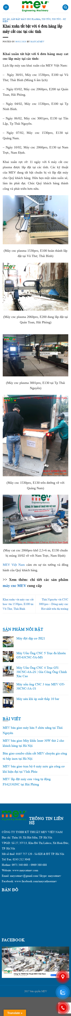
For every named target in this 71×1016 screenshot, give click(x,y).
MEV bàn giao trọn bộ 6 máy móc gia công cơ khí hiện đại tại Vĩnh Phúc (34, 768)
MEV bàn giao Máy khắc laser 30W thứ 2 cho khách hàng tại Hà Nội (33, 743)
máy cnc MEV (14, 586)
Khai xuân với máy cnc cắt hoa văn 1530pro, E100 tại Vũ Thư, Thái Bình (18, 604)
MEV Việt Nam (14, 565)
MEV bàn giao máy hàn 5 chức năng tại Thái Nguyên (33, 730)
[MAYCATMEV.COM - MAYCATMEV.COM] (35, 6)
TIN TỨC (46, 19)
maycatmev (37, 41)
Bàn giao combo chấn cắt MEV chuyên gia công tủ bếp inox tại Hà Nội (35, 756)
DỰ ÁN (6, 19)
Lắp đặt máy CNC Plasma (25, 19)
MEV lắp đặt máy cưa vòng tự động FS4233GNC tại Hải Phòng (27, 781)
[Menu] (6, 7)
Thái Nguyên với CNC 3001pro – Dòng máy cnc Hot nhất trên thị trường (53, 604)
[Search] (65, 7)
